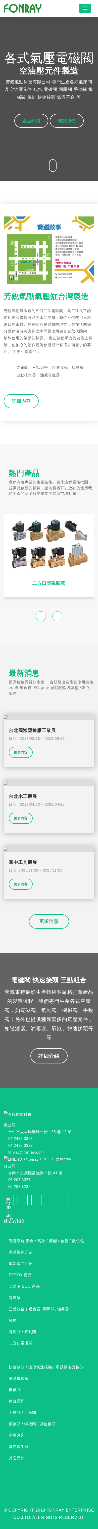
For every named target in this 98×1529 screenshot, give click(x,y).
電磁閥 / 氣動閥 (22, 1332)
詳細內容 (21, 401)
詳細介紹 (48, 1056)
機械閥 (15, 1390)
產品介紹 (31, 120)
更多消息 (48, 921)
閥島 (13, 1320)
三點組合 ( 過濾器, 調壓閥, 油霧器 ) (40, 1309)
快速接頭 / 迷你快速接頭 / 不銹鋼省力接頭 (46, 1367)
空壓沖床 (17, 1435)
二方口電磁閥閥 (49, 583)
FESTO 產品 (20, 1275)
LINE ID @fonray (55, 1159)
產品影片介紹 (21, 1252)
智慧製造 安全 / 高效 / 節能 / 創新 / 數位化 (46, 1241)
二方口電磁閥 (21, 1343)
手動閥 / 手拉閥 (22, 1412)
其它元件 (17, 1458)
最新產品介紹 (21, 1263)
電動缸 (15, 1297)
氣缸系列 (17, 1401)
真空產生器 (19, 1446)
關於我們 (67, 120)
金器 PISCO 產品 (24, 1286)
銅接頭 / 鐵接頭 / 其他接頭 (32, 1424)
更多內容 (21, 752)
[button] (85, 8)
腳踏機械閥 (19, 1378)
